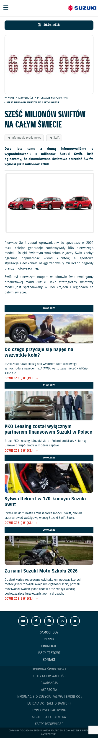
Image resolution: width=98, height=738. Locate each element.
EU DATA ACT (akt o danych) (49, 703)
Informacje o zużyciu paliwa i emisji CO (49, 697)
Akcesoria (49, 690)
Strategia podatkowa (49, 717)
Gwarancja (49, 683)
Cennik (49, 639)
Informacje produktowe (26, 138)
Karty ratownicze (49, 724)
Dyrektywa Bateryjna (49, 710)
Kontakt (49, 660)
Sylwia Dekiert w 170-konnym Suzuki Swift (45, 502)
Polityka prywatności (49, 676)
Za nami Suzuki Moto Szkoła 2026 (41, 571)
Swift (56, 138)
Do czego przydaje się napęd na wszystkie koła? (39, 352)
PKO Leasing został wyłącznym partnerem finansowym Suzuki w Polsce (48, 429)
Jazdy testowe (49, 653)
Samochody (49, 632)
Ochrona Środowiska (49, 669)
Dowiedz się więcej (19, 378)
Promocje (49, 646)
